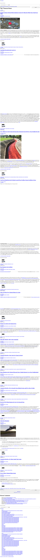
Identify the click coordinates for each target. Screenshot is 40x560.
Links (2, 547)
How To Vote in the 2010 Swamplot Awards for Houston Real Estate (10, 518)
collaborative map (16, 445)
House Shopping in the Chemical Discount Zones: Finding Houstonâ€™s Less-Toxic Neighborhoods (25, 364)
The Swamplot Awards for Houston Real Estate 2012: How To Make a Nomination (12, 510)
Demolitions (10, 352)
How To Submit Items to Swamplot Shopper (7, 516)
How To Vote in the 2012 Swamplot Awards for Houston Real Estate (10, 543)
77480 (1, 488)
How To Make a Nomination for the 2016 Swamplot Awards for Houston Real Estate (12, 538)
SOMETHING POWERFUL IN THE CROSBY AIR (6, 54)
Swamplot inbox (28, 380)
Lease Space (3, 523)
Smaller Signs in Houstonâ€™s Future (30, 465)
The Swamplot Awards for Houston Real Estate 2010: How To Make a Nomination (12, 528)
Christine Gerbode (3, 133)
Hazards (3, 52)
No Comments (2, 342)
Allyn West (2, 268)
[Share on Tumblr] (3, 44)
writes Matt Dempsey (9, 161)
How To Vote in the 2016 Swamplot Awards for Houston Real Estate (10, 545)
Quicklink (11, 52)
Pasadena (18, 352)
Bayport (3, 352)
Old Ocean (17, 488)
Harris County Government (15, 336)
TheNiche (7, 364)
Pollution (7, 269)
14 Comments (2, 462)
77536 (1, 336)
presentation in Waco (17, 244)
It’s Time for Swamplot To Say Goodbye (11, 497)
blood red (34, 160)
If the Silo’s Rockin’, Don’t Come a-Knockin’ (9, 339)
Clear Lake (1, 357)
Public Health (10, 269)
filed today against (4, 113)
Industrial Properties (7, 52)
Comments (4, 357)
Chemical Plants (8, 128)
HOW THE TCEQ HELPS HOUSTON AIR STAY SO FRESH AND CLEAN (9, 406)
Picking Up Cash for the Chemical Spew (8, 323)
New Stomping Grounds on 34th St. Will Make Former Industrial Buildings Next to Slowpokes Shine (15, 500)
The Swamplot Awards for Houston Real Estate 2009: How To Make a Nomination (12, 527)
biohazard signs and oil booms (23, 166)
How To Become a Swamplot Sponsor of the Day (8, 537)
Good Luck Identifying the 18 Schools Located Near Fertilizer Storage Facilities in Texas (18, 180)
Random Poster (13, 394)
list (20, 164)
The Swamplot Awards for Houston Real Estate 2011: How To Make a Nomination (12, 552)
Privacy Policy (3, 525)
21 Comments (2, 375)
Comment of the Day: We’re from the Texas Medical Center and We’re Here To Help (17, 388)
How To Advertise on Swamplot (6, 513)
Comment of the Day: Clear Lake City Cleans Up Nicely (11, 355)
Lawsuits (20, 336)
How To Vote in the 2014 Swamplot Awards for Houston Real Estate (10, 521)
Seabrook (1, 423)
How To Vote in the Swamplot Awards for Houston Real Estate (10, 522)
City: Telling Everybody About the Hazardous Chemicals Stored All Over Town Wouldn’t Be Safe (19, 131)
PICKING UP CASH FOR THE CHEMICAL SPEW (6, 328)
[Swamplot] (1, 0)
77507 (1, 352)
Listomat (3, 524)
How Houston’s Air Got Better (6, 267)
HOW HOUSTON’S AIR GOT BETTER (5, 271)
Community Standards (4, 511)
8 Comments (1, 358)
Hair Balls (22, 448)
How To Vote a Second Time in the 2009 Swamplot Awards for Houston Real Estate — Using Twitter (14, 540)
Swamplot (2, 15)
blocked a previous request (13, 165)
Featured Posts (2, 129)
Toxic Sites (14, 357)
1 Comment (1, 16)
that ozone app (23, 277)
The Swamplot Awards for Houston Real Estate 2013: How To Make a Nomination (12, 529)
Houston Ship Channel (3, 269)
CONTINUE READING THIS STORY (5, 39)
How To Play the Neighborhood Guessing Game (8, 515)
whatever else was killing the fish (9, 167)
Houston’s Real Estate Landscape (6, 512)
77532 (1, 128)
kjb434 (21, 465)
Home (2, 533)
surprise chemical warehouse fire (20, 160)
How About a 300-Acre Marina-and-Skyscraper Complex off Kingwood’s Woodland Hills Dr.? (16, 501)
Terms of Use (3, 550)
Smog (18, 289)
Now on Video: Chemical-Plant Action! (8, 473)
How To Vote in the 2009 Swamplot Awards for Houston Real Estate (10, 517)
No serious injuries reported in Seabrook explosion (8, 448)
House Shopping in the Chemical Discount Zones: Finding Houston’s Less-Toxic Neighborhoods (19, 372)
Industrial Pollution (10, 417)
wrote (10, 377)
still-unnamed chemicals (29, 163)
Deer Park (11, 336)
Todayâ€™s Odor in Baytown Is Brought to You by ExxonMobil (27, 394)
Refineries (14, 417)
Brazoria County (2, 475)
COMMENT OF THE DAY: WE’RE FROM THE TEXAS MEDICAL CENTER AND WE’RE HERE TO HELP (13, 392)
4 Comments (1, 326)
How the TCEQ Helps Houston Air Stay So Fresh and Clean (12, 402)
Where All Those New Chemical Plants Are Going (10, 292)
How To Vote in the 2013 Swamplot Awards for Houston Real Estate (10, 520)
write (20, 36)
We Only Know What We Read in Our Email (7, 555)
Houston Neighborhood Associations (6, 535)
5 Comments (1, 182)
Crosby (1, 52)
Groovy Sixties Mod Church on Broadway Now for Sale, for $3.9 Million (14, 503)
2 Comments (1, 53)
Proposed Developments (3, 294)
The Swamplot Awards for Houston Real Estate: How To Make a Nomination (11, 531)
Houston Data (2, 374)
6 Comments (1, 391)
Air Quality (1, 10)
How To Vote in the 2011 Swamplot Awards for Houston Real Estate (10, 542)
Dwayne (3, 499)
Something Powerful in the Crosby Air (8, 50)
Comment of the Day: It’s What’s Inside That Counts (10, 459)
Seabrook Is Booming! (4, 420)
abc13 (19, 122)
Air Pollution (3, 128)
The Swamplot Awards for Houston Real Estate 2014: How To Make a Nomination (12, 530)
